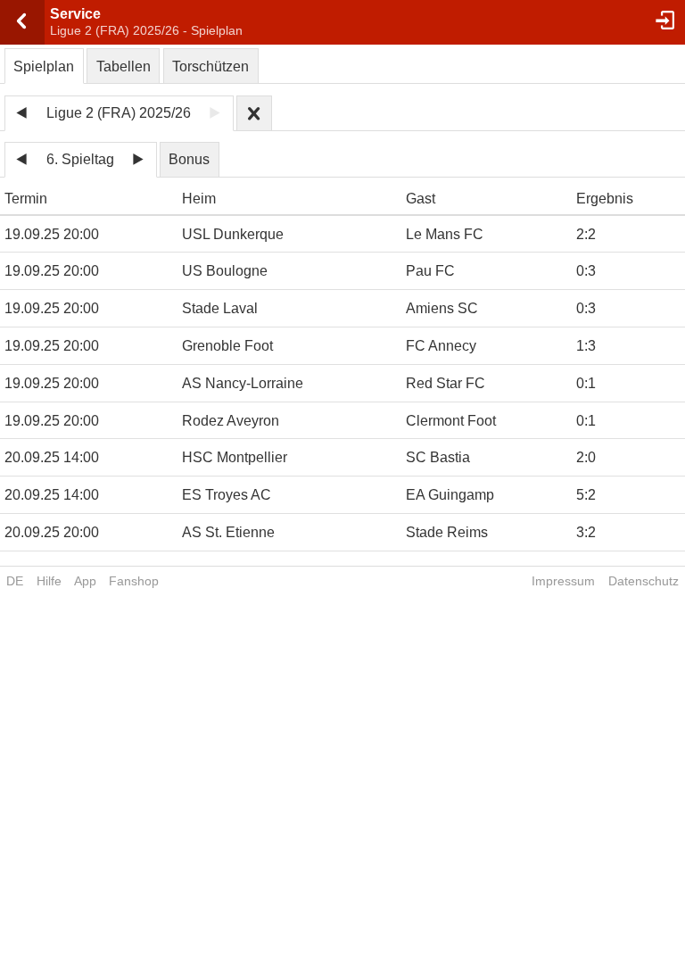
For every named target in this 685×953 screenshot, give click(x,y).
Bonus (189, 159)
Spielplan (43, 66)
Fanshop (134, 581)
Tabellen (123, 66)
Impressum (563, 581)
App (85, 581)
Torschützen (210, 66)
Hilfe (49, 581)
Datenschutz (643, 581)
